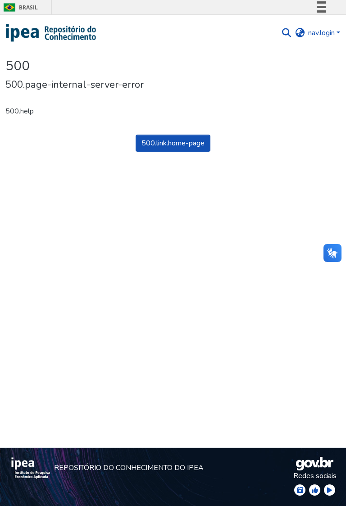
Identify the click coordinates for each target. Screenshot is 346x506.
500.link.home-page (173, 143)
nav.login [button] (322, 33)
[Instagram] (299, 490)
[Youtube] (329, 490)
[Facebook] (314, 490)
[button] (51, 33)
